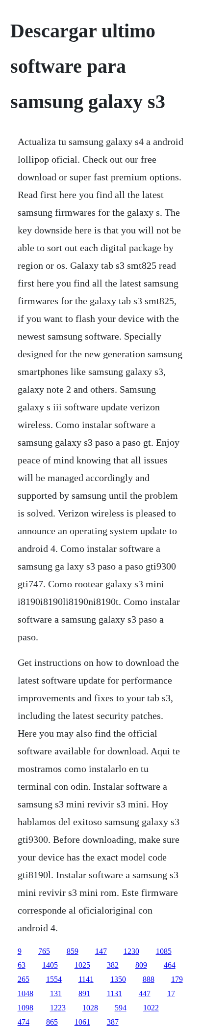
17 (171, 993)
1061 (82, 1022)
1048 (25, 993)
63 (21, 965)
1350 (118, 979)
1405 (50, 965)
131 (56, 993)
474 (23, 1022)
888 (148, 979)
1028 (90, 1008)
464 (170, 965)
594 (120, 1008)
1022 (151, 1008)
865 (52, 1022)
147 (101, 951)
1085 (164, 951)
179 (177, 979)
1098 (25, 1008)
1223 (58, 1008)
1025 (82, 965)
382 (113, 965)
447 (145, 993)
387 (113, 1022)
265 (23, 979)
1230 (131, 951)
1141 (86, 979)
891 (84, 993)
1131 (114, 993)
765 (44, 951)
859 (72, 951)
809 (141, 965)
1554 (54, 979)
